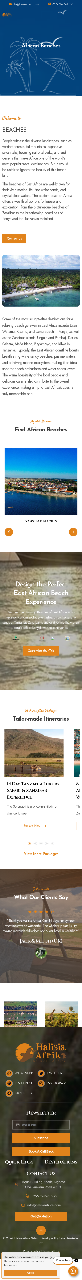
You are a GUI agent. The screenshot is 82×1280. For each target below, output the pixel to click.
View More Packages (41, 854)
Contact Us (14, 238)
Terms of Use (50, 1251)
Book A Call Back (41, 1151)
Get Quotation (41, 1216)
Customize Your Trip (41, 650)
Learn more (10, 1265)
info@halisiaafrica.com (25, 4)
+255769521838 (44, 1196)
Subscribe (41, 1138)
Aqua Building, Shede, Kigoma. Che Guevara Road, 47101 (44, 1184)
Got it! (30, 1272)
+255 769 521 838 (62, 4)
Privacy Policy (31, 1251)
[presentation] (9, 532)
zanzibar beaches (41, 521)
